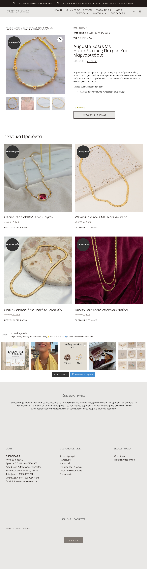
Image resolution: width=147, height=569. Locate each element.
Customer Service (70, 449)
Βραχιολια (82, 13)
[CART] (138, 11)
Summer (27, 28)
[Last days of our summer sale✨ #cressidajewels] (15, 356)
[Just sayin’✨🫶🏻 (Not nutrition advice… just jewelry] (73, 356)
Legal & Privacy (123, 449)
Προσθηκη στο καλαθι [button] (15, 227)
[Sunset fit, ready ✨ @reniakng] (44, 356)
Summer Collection (79, 10)
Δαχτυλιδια (99, 13)
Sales (90, 33)
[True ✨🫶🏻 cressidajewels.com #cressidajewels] (132, 356)
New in (58, 10)
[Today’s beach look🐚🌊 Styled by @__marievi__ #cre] (102, 356)
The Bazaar (118, 13)
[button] (134, 11)
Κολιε (119, 10)
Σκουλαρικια (103, 10)
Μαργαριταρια (85, 38)
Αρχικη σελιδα (13, 28)
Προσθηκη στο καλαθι (94, 115)
